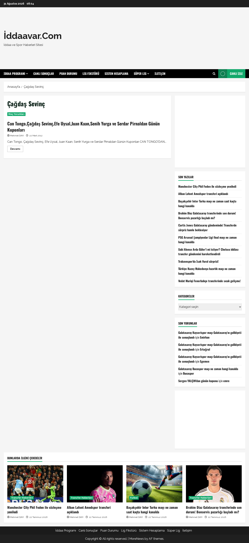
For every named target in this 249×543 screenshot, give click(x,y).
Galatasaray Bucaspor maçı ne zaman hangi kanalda (208, 369)
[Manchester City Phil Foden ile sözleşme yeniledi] (35, 483)
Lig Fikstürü (91, 73)
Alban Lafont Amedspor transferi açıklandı (203, 193)
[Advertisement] (173, 38)
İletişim (160, 73)
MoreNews (136, 538)
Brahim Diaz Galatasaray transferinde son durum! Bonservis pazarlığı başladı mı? (207, 215)
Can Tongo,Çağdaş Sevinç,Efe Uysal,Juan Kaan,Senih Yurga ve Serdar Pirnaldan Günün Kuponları (83, 126)
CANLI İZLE (236, 73)
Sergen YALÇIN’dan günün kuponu (198, 381)
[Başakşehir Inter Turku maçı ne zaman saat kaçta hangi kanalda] (154, 483)
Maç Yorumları (16, 114)
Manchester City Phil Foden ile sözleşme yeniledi (207, 186)
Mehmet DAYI (17, 135)
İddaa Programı (14, 73)
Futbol (134, 498)
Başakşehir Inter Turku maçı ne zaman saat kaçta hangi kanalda (152, 509)
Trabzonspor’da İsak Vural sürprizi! (198, 261)
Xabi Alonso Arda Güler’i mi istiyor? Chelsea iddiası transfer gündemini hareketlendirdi (208, 251)
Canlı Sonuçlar (43, 73)
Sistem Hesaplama (116, 73)
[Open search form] (214, 73)
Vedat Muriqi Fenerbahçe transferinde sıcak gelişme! (209, 281)
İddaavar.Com (33, 36)
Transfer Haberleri (22, 498)
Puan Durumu (68, 73)
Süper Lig (140, 73)
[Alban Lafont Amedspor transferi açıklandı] (95, 483)
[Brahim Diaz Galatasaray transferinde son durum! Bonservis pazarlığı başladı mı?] (214, 483)
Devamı (16, 149)
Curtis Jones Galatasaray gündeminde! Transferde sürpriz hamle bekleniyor (207, 227)
